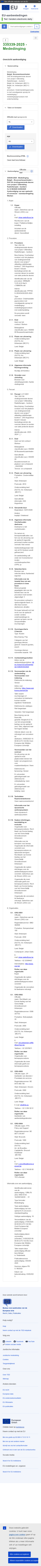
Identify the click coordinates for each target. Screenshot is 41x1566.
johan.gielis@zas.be (25, 217)
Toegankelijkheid (9, 1363)
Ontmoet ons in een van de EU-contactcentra (19, 1450)
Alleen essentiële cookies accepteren (24, 1561)
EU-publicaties (8, 1406)
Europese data (8, 1394)
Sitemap (6, 1379)
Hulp (4, 1326)
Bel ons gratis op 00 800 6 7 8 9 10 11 (16, 1437)
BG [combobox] (10, 141)
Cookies (6, 1359)
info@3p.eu (24, 1105)
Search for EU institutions (12, 1461)
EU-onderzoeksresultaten (12, 1398)
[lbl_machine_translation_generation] (28, 156)
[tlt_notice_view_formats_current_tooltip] (32, 171)
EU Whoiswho (8, 1402)
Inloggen (26, 9)
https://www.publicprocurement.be (24, 689)
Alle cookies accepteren (19, 1554)
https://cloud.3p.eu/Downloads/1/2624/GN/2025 (24, 664)
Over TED (6, 1375)
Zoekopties (34, 32)
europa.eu (20, 1427)
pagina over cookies (17, 1535)
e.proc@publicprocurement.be (24, 1165)
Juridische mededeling (11, 1355)
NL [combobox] (10, 122)
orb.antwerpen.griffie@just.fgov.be (23, 1044)
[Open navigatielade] (5, 40)
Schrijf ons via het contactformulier (15, 1445)
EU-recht (6, 1390)
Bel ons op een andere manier (14, 1441)
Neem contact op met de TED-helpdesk (17, 1330)
